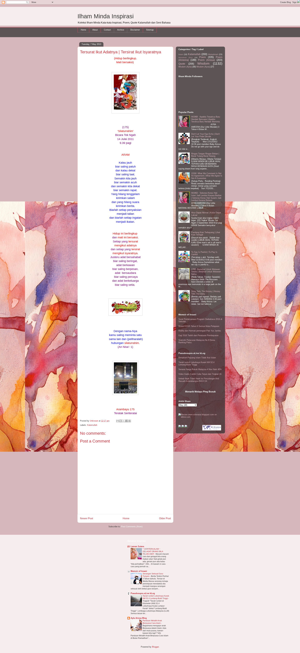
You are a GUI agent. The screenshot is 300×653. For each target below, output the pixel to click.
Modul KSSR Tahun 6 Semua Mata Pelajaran (198, 326)
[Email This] (117, 420)
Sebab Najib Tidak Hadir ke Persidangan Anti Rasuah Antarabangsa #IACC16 (198, 379)
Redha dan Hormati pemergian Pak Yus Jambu (199, 331)
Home (83, 30)
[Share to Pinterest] (129, 420)
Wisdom (203, 63)
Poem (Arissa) (206, 60)
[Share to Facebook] (126, 420)
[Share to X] (123, 420)
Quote (181, 63)
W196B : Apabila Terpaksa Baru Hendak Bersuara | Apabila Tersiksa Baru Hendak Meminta (205, 119)
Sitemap (150, 30)
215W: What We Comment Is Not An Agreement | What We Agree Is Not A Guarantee (206, 175)
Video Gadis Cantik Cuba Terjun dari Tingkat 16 (199, 374)
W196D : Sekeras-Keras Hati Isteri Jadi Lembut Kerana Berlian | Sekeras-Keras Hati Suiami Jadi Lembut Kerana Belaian (206, 196)
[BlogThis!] (120, 420)
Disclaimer (135, 30)
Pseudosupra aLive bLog (143, 593)
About (95, 30)
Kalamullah (92, 425)
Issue (180, 54)
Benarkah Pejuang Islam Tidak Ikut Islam (197, 357)
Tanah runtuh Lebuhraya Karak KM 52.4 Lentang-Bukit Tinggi (196, 363)
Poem (202, 57)
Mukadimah (213, 54)
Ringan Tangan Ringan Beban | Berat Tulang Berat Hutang (205, 154)
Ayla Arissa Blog (139, 618)
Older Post (165, 518)
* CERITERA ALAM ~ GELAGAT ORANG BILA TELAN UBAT (153, 551)
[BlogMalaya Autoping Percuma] (179, 427)
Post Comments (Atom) (131, 526)
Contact (107, 30)
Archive (120, 30)
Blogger (155, 647)
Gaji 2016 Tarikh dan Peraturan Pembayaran (198, 335)
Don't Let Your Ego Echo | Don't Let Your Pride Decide (205, 135)
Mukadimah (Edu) (185, 57)
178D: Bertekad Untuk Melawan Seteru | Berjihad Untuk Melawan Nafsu (206, 271)
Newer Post (86, 518)
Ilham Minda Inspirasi (106, 16)
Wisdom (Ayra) (203, 67)
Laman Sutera (137, 546)
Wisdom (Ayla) (185, 67)
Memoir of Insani (139, 571)
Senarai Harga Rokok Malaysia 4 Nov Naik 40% (200, 369)
